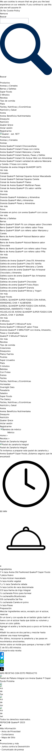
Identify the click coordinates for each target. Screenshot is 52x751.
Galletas (4, 257)
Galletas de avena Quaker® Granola (17, 287)
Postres (3, 357)
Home (3, 435)
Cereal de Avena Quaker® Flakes (15, 182)
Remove (4, 13)
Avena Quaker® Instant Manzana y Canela (20, 152)
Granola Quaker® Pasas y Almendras (17, 203)
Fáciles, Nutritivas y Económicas (15, 107)
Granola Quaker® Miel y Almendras (16, 200)
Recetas (4, 97)
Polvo (2, 209)
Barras (3, 221)
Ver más (4, 170)
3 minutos (4, 366)
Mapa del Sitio (8, 737)
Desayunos (5, 351)
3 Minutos (4, 94)
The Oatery (5, 399)
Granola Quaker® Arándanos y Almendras (20, 197)
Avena (3, 113)
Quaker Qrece (6, 125)
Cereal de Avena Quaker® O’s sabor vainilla (20, 188)
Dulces (3, 375)
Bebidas (4, 369)
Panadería (4, 390)
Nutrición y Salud (8, 110)
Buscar (3, 16)
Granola (3, 194)
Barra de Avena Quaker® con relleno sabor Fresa (23, 248)
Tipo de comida (7, 100)
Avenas (3, 143)
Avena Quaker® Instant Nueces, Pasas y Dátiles (22, 155)
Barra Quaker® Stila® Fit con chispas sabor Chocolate (26, 224)
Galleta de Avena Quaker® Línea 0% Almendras (22, 260)
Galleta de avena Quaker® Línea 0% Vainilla (20, 263)
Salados (4, 393)
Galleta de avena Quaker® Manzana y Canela (21, 266)
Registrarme (5, 131)
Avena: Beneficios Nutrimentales (15, 116)
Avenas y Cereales (9, 85)
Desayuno (4, 119)
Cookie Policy (13, 10)
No (4, 10)
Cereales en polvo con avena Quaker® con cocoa (23, 212)
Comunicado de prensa (13, 749)
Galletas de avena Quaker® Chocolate (18, 281)
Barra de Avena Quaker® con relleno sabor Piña (22, 251)
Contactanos (8, 734)
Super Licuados (7, 360)
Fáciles (3, 378)
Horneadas (5, 384)
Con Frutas (5, 372)
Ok (1, 10)
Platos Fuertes (7, 354)
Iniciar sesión (6, 128)
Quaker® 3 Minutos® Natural (13, 336)
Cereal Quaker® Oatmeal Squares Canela (19, 179)
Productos (5, 82)
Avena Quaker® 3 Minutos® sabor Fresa (19, 327)
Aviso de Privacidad (11, 731)
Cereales (4, 173)
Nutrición (4, 122)
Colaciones (5, 348)
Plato (2, 104)
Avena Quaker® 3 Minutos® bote (15, 324)
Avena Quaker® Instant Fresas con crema (19, 149)
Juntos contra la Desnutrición (16, 746)
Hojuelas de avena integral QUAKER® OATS (20, 167)
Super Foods (6, 91)
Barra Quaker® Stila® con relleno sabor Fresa (21, 227)
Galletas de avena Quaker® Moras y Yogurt (20, 290)
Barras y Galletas (8, 88)
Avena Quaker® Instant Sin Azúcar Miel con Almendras (26, 158)
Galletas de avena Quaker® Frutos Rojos (19, 284)
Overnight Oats (7, 387)
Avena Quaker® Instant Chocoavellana (18, 146)
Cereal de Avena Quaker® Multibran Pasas (20, 185)
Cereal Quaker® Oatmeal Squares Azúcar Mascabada (25, 176)
